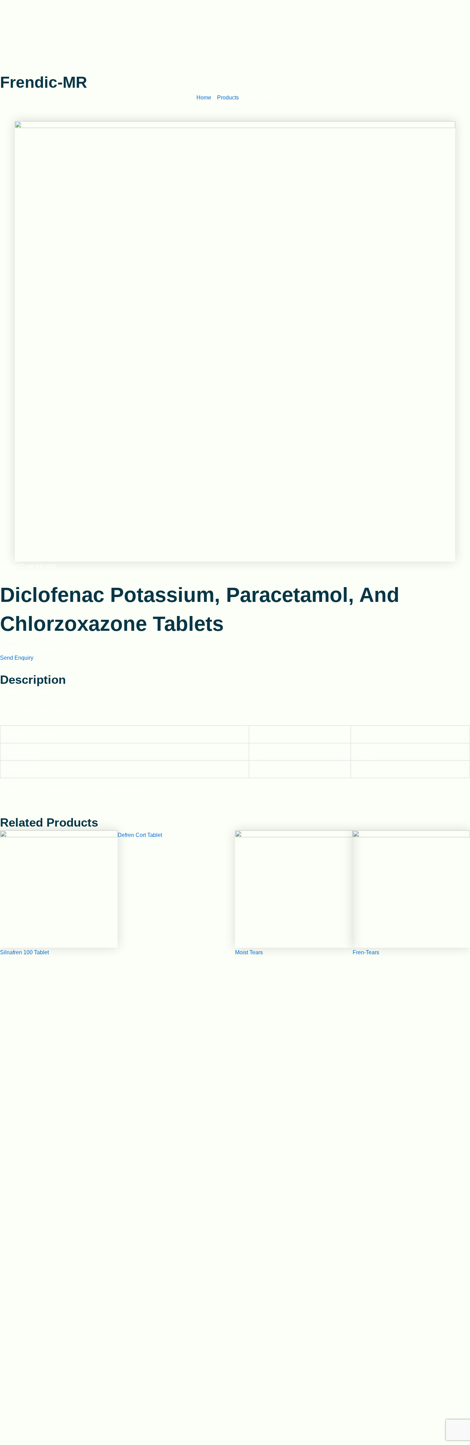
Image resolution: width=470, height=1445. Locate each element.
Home (203, 97)
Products (228, 97)
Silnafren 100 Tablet (24, 952)
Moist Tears (249, 952)
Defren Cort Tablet (140, 835)
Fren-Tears (366, 952)
